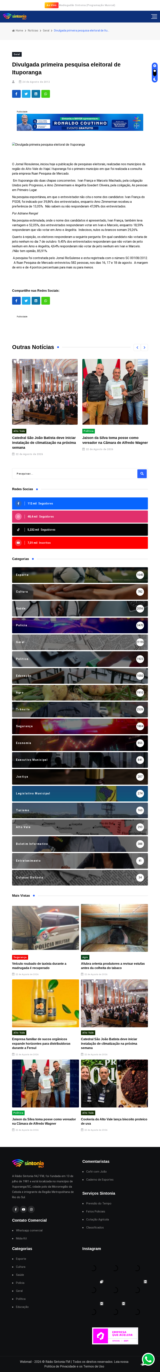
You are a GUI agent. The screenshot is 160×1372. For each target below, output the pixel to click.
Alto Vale (89, 431)
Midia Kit (21, 1238)
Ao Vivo (52, 5)
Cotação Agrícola (97, 1219)
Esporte (21, 1258)
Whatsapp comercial (29, 1230)
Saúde (20, 1274)
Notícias (33, 30)
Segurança (20, 957)
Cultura (20, 1266)
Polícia (20, 1282)
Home (19, 30)
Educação (22, 1307)
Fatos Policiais (95, 1211)
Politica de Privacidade (60, 1366)
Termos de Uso (93, 1366)
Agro (85, 957)
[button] (137, 347)
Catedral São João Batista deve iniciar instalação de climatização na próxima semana (109, 1043)
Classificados (95, 1227)
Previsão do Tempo (98, 1203)
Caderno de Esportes (100, 1179)
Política (18, 431)
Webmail (26, 1362)
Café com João (96, 1171)
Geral (46, 30)
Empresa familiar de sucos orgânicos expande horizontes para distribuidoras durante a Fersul (41, 1043)
